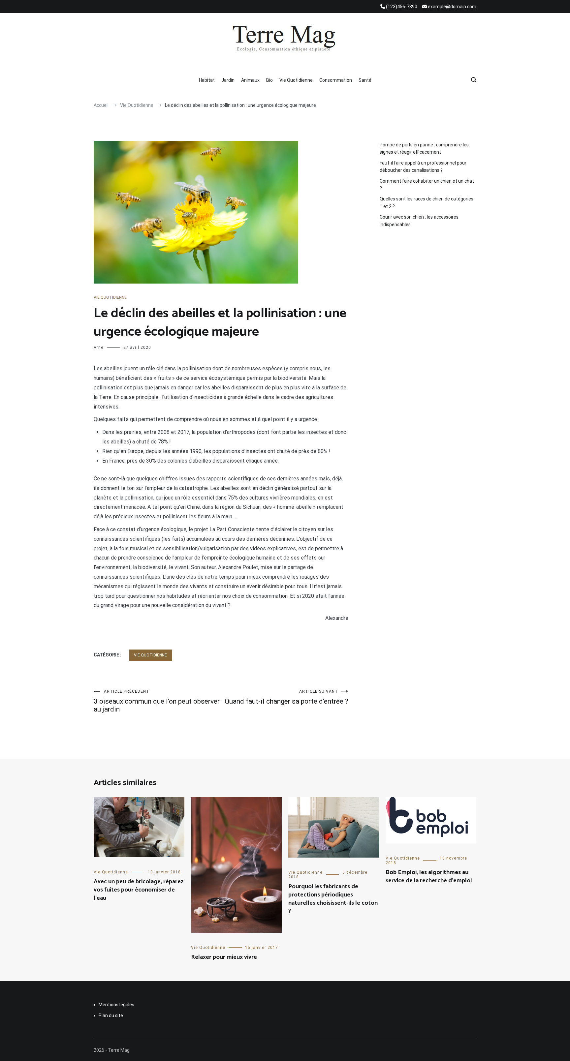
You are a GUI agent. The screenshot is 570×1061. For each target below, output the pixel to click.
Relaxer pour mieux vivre (224, 957)
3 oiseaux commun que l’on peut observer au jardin (157, 701)
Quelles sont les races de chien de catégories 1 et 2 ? (426, 202)
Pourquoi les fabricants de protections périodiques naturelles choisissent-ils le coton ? (333, 899)
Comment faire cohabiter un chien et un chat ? (427, 184)
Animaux (250, 80)
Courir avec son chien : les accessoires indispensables (419, 220)
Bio (269, 80)
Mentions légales (116, 1004)
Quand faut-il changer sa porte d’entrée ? (286, 697)
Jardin (228, 80)
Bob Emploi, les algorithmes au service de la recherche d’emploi (429, 876)
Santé (365, 80)
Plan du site (111, 1015)
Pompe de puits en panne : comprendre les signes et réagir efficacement (424, 148)
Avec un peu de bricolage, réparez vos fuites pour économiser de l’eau (138, 890)
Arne (99, 347)
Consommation (335, 80)
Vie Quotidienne (296, 80)
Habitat (207, 80)
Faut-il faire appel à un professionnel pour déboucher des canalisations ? (423, 166)
